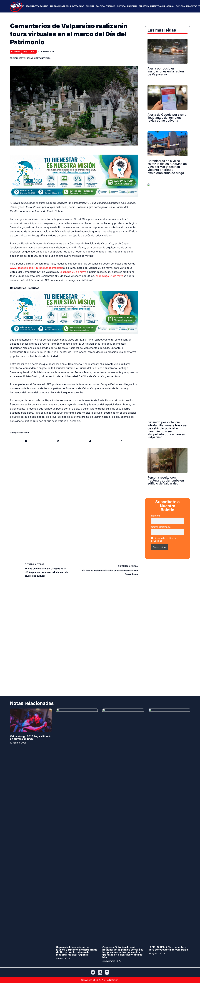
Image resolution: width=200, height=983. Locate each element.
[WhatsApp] (90, 426)
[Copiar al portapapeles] (122, 426)
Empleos (180, 6)
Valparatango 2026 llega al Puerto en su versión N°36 (30, 723)
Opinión (170, 6)
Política (100, 6)
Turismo (110, 6)
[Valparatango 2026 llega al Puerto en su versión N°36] (31, 705)
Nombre (155, 515)
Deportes (144, 6)
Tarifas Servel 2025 (60, 6)
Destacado (78, 6)
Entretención (157, 6)
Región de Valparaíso (37, 6)
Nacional (132, 6)
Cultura (121, 6)
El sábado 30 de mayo (73, 264)
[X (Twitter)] (58, 426)
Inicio (21, 6)
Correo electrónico (161, 527)
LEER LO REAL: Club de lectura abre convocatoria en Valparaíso (168, 934)
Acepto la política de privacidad (163, 539)
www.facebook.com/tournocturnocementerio (36, 260)
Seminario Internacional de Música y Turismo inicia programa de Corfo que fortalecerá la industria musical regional (76, 936)
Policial (90, 6)
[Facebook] (26, 426)
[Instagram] (107, 972)
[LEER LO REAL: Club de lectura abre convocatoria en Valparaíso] (169, 811)
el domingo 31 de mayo (109, 268)
